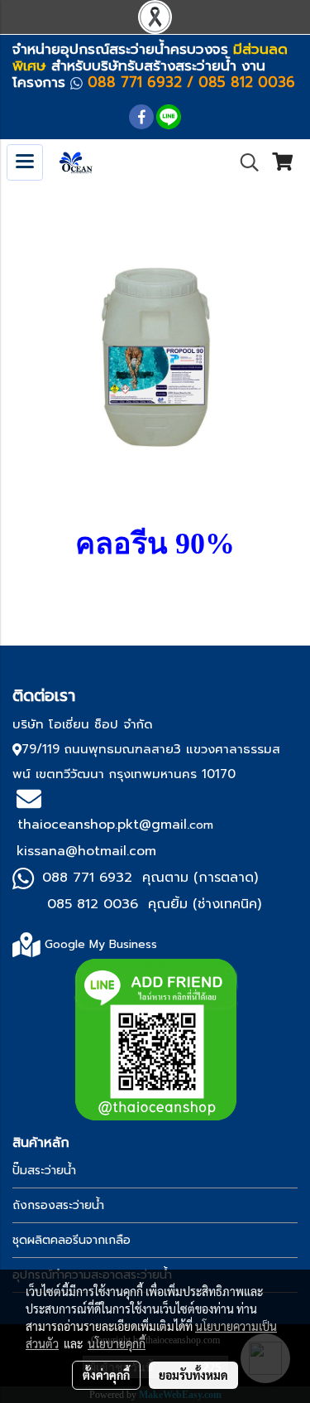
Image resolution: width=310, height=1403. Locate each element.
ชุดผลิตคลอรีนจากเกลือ (71, 1240)
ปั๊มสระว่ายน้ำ (44, 1170)
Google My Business (101, 944)
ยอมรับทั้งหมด (193, 1374)
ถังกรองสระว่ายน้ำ (58, 1205)
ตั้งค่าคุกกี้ (106, 1374)
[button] (243, 162)
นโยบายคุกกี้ (116, 1343)
